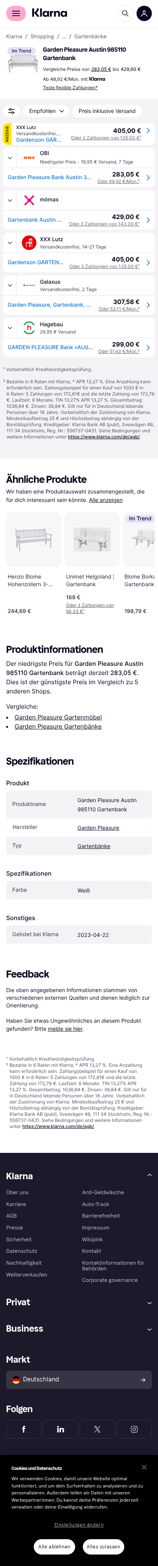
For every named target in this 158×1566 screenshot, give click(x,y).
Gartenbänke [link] (90, 37)
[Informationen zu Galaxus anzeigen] (10, 285)
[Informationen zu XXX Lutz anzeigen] (10, 243)
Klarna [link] (14, 37)
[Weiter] (141, 561)
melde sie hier (65, 1028)
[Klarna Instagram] (134, 1429)
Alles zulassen (103, 1547)
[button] (23, 63)
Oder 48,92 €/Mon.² (118, 181)
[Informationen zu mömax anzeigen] (10, 200)
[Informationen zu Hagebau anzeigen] (10, 328)
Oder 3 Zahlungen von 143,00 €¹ (104, 224)
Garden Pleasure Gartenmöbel (58, 717)
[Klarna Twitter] (97, 1429)
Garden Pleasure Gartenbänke (58, 726)
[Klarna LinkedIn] (60, 1429)
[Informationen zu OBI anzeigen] (10, 158)
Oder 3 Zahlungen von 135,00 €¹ (106, 138)
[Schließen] (144, 1467)
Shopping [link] (42, 37)
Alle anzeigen (106, 500)
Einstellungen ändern (79, 1525)
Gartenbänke (93, 846)
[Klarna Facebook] (23, 1429)
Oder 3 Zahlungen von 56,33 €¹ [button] (90, 608)
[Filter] (11, 111)
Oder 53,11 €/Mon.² (119, 309)
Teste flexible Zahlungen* (70, 87)
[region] (79, 1510)
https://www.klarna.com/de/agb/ (104, 437)
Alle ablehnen (54, 1547)
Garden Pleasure (98, 828)
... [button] (64, 37)
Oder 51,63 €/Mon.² (119, 351)
